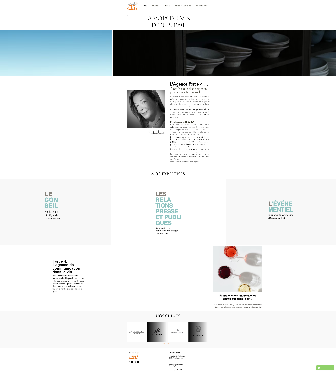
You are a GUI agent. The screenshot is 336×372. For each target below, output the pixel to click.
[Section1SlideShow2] (164, 343)
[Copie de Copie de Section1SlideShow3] (168, 343)
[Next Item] (259, 277)
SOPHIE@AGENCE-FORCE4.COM (176, 358)
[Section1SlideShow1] (163, 343)
